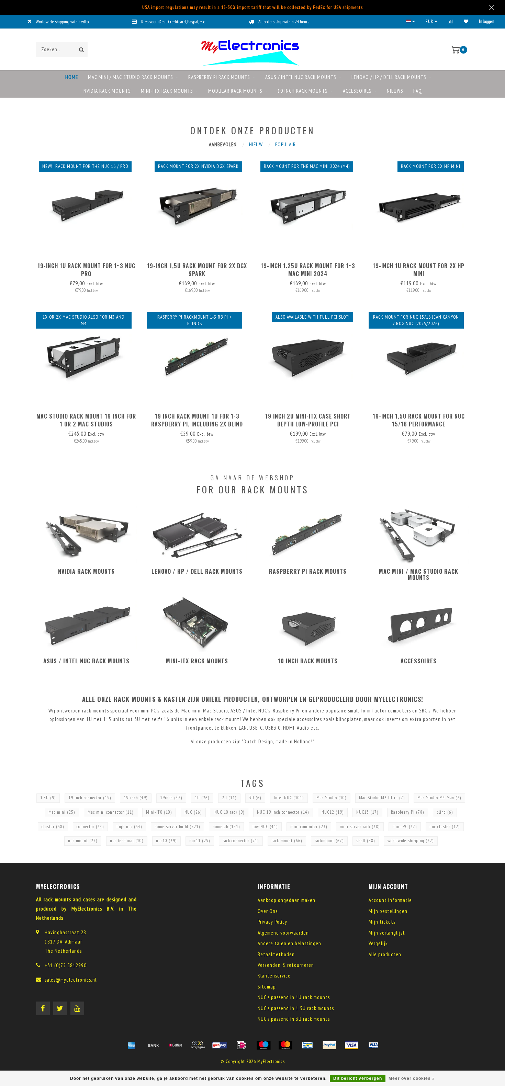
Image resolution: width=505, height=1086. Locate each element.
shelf (365, 841)
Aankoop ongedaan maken (286, 900)
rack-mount (286, 841)
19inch (171, 798)
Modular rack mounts (235, 91)
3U (255, 798)
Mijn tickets (382, 921)
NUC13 (367, 812)
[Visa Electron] (373, 1045)
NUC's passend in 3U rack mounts (294, 1019)
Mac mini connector (111, 812)
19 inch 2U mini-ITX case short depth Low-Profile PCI (308, 420)
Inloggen (487, 21)
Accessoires (357, 91)
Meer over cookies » (412, 1078)
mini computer (308, 827)
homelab (226, 827)
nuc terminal (127, 841)
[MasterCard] (285, 1045)
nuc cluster (444, 827)
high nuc (129, 827)
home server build (177, 827)
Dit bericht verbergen (357, 1078)
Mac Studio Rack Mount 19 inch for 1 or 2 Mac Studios (86, 420)
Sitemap (267, 986)
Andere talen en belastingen (289, 943)
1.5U (48, 798)
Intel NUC (289, 798)
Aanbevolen (223, 144)
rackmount (329, 841)
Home (71, 77)
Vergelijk (378, 943)
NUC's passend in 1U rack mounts (294, 997)
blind (445, 812)
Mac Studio (331, 798)
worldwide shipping (411, 841)
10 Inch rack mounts (303, 91)
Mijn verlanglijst (387, 932)
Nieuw (256, 144)
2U (229, 798)
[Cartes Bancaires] (197, 1045)
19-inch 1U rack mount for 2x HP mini (418, 270)
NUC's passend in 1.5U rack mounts (296, 1008)
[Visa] (351, 1045)
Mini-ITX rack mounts (167, 91)
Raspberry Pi (407, 812)
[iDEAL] (241, 1045)
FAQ (417, 91)
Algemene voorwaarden (283, 932)
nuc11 (199, 841)
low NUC (265, 827)
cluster (53, 827)
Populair (285, 144)
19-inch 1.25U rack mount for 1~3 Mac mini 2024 (308, 270)
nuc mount (83, 841)
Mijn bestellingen (388, 911)
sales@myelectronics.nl (71, 979)
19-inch (136, 798)
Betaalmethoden (276, 954)
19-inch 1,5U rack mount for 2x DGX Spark (197, 270)
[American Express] (131, 1045)
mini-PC (404, 827)
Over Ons (268, 911)
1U (202, 798)
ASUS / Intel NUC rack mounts (300, 77)
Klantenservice (274, 975)
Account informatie (390, 900)
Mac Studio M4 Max (439, 798)
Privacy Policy (272, 921)
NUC (193, 812)
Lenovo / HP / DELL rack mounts (388, 77)
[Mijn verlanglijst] (466, 21)
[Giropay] (219, 1045)
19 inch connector (89, 798)
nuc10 (166, 841)
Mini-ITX (159, 812)
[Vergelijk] (450, 21)
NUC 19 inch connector (283, 812)
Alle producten (385, 954)
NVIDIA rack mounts (107, 91)
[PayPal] (329, 1045)
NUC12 (333, 812)
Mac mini (61, 812)
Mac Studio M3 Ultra (382, 798)
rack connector (241, 841)
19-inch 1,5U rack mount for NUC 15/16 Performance (419, 420)
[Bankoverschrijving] (153, 1045)
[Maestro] (263, 1045)
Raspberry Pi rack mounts (219, 77)
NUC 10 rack (229, 812)
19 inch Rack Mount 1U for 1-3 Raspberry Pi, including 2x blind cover (197, 424)
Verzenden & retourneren (286, 965)
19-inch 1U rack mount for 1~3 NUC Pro (86, 270)
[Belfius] (175, 1045)
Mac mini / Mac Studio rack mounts (130, 77)
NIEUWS (395, 91)
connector (90, 827)
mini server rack (360, 827)
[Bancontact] (307, 1045)
